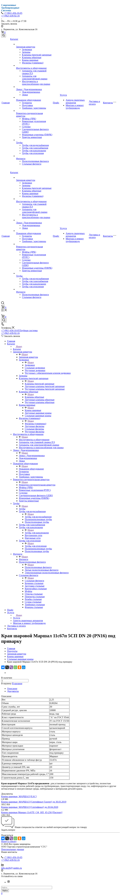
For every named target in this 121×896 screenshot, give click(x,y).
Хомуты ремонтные (32, 137)
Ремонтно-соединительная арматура (37, 485)
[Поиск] (3, 35)
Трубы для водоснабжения (35, 145)
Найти (5, 890)
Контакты (108, 102)
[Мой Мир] (23, 667)
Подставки (27, 105)
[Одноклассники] (19, 667)
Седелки (26, 126)
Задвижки (27, 49)
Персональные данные (12, 849)
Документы (13, 691)
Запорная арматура (25, 47)
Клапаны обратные (31, 57)
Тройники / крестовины (34, 108)
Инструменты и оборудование (31, 68)
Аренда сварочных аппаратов (75, 101)
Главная (6, 102)
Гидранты (27, 102)
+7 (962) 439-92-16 (10, 15)
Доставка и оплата (94, 102)
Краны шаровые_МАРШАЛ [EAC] (19, 796)
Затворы (26, 52)
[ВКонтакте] (3, 667)
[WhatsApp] (15, 667)
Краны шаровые (30, 60)
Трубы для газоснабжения (35, 148)
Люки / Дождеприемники (29, 89)
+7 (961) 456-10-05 (13, 13)
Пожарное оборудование (28, 100)
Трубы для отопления (33, 153)
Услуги (63, 95)
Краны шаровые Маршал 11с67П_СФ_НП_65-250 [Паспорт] (31, 812)
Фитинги (20, 158)
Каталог (14, 39)
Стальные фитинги (31, 164)
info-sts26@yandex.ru (11, 868)
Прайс (56, 102)
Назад (19, 346)
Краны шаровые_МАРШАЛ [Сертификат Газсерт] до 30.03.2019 (33, 802)
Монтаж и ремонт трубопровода (75, 106)
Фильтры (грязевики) (32, 62)
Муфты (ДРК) (29, 118)
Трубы (19, 142)
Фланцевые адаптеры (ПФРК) (37, 134)
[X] (7, 667)
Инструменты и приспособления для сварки (36, 82)
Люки (25, 94)
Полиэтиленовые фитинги (35, 161)
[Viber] (11, 667)
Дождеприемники (31, 92)
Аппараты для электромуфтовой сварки (34, 77)
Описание (12, 688)
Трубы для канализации (34, 150)
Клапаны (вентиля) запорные (36, 55)
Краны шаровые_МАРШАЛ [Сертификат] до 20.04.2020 (29, 807)
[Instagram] (8, 882)
